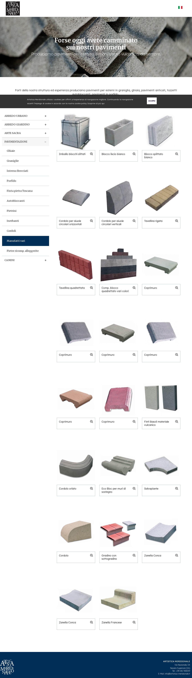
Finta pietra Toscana (19, 190)
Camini (9, 260)
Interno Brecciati (17, 170)
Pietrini (11, 210)
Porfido (11, 180)
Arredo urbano (15, 115)
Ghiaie (11, 150)
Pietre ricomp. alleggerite (23, 250)
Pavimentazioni (15, 141)
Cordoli (11, 230)
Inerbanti (13, 220)
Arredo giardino (17, 124)
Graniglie (13, 160)
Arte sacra (12, 133)
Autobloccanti (16, 200)
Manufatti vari (16, 240)
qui (103, 103)
